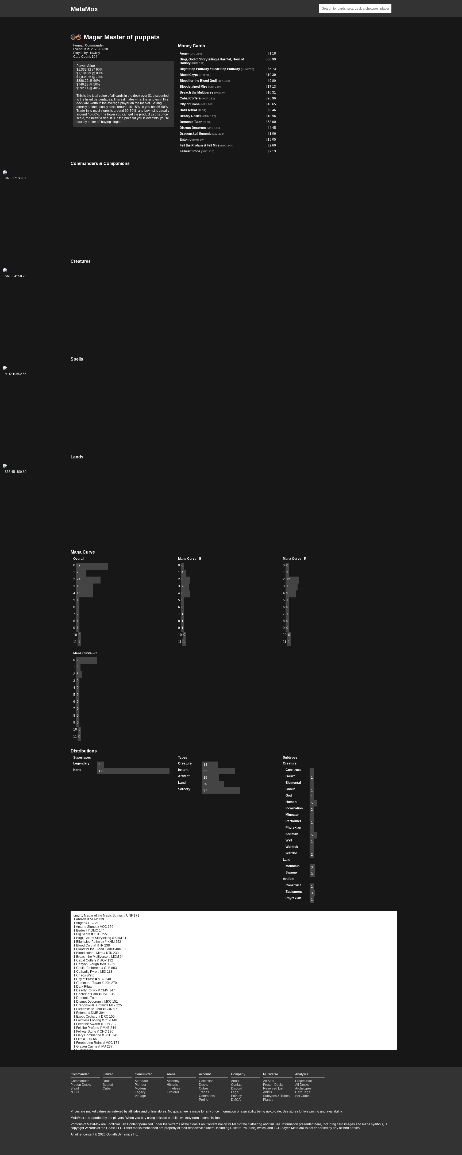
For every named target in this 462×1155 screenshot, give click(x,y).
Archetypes (303, 1088)
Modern (140, 1088)
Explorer (173, 1092)
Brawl (75, 1088)
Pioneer (140, 1085)
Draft (106, 1081)
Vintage (140, 1096)
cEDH (75, 1092)
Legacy (140, 1092)
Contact (236, 1085)
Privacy (236, 1096)
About (235, 1081)
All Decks (302, 1085)
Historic (172, 1085)
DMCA (236, 1100)
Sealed (108, 1085)
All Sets (268, 1081)
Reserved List (273, 1088)
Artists (267, 1092)
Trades (204, 1092)
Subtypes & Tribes (276, 1096)
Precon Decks (81, 1085)
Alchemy (173, 1081)
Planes (268, 1100)
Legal (235, 1092)
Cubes (204, 1088)
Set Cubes (302, 1096)
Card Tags (302, 1092)
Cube (107, 1088)
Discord (236, 1088)
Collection (206, 1081)
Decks (203, 1085)
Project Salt (303, 1081)
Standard (141, 1081)
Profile (203, 1100)
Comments (207, 1096)
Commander (94, 45)
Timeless (173, 1088)
